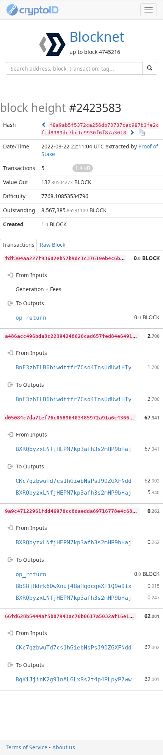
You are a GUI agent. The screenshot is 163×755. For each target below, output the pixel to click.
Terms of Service (26, 747)
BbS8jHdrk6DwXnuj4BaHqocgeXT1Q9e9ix (74, 586)
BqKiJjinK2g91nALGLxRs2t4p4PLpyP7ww (74, 679)
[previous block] (44, 124)
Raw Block (52, 244)
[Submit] (149, 68)
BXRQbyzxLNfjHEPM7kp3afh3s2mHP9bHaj (74, 449)
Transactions (18, 244)
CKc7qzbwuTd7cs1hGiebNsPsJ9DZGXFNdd (74, 481)
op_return (31, 317)
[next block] (132, 132)
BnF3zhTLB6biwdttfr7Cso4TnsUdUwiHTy (74, 367)
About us (63, 747)
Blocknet (96, 36)
